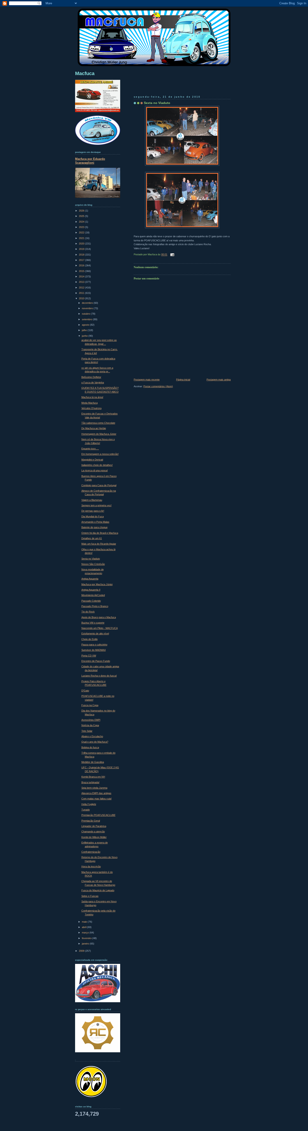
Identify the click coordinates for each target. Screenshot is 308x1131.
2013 (82, 282)
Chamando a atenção (93, 831)
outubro (86, 313)
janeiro (86, 943)
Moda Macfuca (89, 402)
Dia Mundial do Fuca (92, 516)
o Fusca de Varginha (92, 382)
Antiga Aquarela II (90, 589)
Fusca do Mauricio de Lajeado (97, 890)
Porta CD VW (88, 655)
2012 (82, 287)
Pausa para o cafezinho (94, 644)
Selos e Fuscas (90, 896)
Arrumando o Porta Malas (95, 522)
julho (84, 330)
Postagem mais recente (147, 379)
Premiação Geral (90, 820)
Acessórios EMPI (90, 720)
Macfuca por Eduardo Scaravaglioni (90, 160)
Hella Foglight (88, 804)
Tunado (85, 809)
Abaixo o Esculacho (92, 736)
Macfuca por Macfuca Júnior (97, 584)
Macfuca (84, 73)
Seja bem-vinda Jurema (94, 787)
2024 (82, 221)
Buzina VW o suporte (92, 622)
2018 (82, 254)
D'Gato (85, 690)
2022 (82, 232)
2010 (82, 298)
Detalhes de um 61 (91, 538)
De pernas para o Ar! (92, 510)
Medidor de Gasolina (92, 762)
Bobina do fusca (90, 747)
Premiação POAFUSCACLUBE (98, 815)
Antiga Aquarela (89, 578)
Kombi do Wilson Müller (94, 837)
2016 (82, 265)
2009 (82, 950)
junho (85, 335)
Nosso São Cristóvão (93, 564)
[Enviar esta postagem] (171, 254)
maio (85, 921)
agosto (86, 324)
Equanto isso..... (90, 448)
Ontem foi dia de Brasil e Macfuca (99, 533)
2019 (82, 249)
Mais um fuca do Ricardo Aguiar (98, 543)
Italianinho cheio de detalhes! (97, 465)
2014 (82, 276)
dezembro (88, 303)
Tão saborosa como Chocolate (98, 423)
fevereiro (87, 938)
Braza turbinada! (90, 782)
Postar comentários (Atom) (158, 386)
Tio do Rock (88, 611)
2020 (82, 243)
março (86, 932)
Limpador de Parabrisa (93, 826)
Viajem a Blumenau (91, 500)
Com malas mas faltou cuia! (96, 798)
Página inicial (183, 379)
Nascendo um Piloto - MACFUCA (99, 628)
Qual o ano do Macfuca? (94, 741)
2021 (82, 238)
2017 (82, 260)
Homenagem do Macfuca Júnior (98, 434)
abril (84, 927)
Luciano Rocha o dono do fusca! (99, 675)
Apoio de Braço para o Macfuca (98, 617)
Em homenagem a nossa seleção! (100, 454)
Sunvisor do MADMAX (93, 650)
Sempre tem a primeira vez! (96, 505)
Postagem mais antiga (219, 379)
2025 (82, 216)
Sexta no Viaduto (157, 103)
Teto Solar (86, 731)
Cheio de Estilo (89, 639)
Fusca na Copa (89, 705)
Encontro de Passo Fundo (95, 661)
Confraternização (90, 851)
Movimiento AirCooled (93, 595)
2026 (82, 210)
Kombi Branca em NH (93, 776)
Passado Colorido (91, 600)
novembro (88, 308)
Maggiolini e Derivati (92, 459)
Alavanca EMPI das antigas (96, 793)
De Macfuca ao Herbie (93, 428)
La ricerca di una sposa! (94, 470)
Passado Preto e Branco (94, 606)
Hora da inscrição (91, 866)
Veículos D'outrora (91, 408)
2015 (82, 271)
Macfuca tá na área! (92, 397)
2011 (82, 293)
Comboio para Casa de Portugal (98, 485)
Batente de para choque (94, 527)
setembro (87, 319)
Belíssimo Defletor (91, 377)
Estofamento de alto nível (95, 633)
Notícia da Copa (90, 725)
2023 (82, 227)
